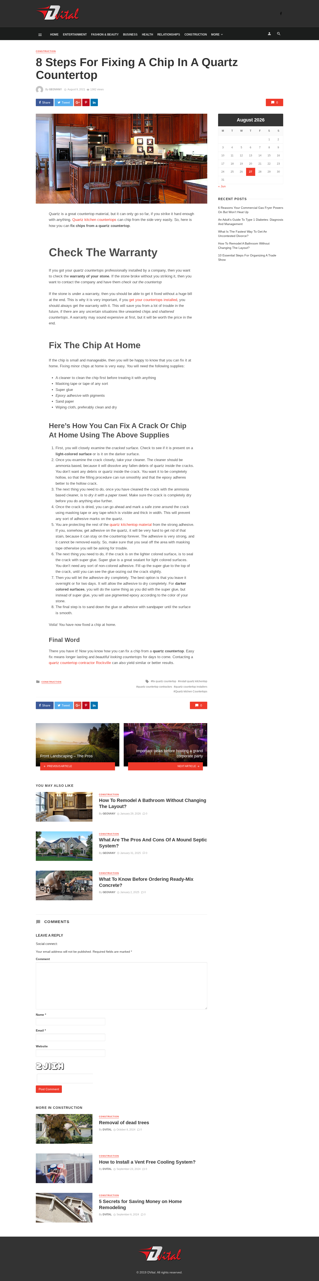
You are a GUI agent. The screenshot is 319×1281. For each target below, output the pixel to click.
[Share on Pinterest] (86, 102)
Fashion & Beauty (105, 34)
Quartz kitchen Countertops (191, 691)
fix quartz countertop (164, 681)
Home (54, 34)
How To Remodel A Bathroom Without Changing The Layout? (152, 803)
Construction (195, 34)
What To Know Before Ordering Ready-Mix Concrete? (146, 882)
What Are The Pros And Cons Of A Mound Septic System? (153, 843)
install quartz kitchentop (193, 681)
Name (41, 1014)
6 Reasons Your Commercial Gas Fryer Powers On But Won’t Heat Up (250, 210)
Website (42, 1046)
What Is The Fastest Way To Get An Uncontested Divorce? (242, 234)
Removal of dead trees (124, 1122)
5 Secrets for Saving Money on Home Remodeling (140, 1204)
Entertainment (75, 34)
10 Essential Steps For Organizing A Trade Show (247, 257)
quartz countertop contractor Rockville (80, 663)
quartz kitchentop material (131, 525)
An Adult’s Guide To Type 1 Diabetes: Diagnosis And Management (250, 222)
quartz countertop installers (191, 686)
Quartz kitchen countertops (94, 220)
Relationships (168, 34)
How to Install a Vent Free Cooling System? (147, 1162)
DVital (107, 1129)
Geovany (55, 89)
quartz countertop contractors (155, 686)
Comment (43, 959)
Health (147, 34)
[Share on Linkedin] (94, 102)
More (215, 34)
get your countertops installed (153, 300)
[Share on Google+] (77, 102)
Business (130, 34)
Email (41, 1030)
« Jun (222, 186)
